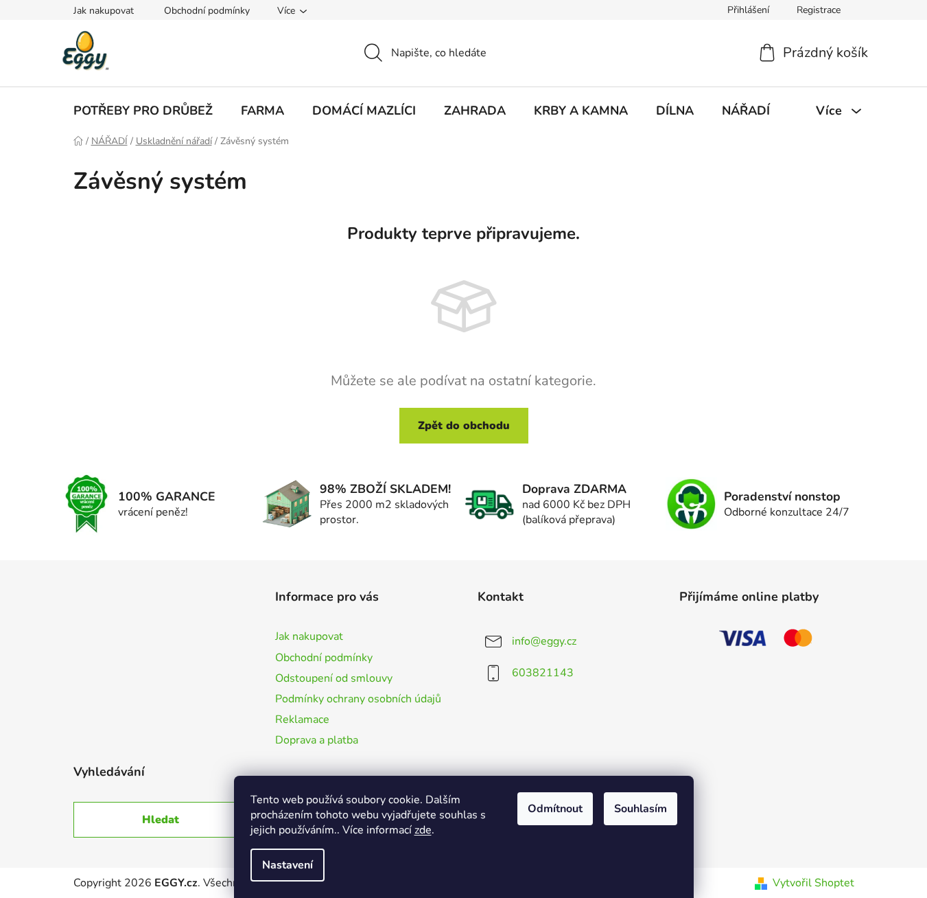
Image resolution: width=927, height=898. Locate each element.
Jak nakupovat (103, 10)
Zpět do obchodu (464, 425)
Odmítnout (555, 808)
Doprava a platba (316, 740)
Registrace (819, 9)
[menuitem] (143, 110)
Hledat (160, 819)
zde (423, 830)
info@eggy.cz (544, 641)
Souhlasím (640, 808)
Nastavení (287, 865)
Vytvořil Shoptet (813, 882)
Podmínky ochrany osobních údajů (358, 698)
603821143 (543, 672)
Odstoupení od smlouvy (333, 678)
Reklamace (302, 719)
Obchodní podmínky (207, 10)
